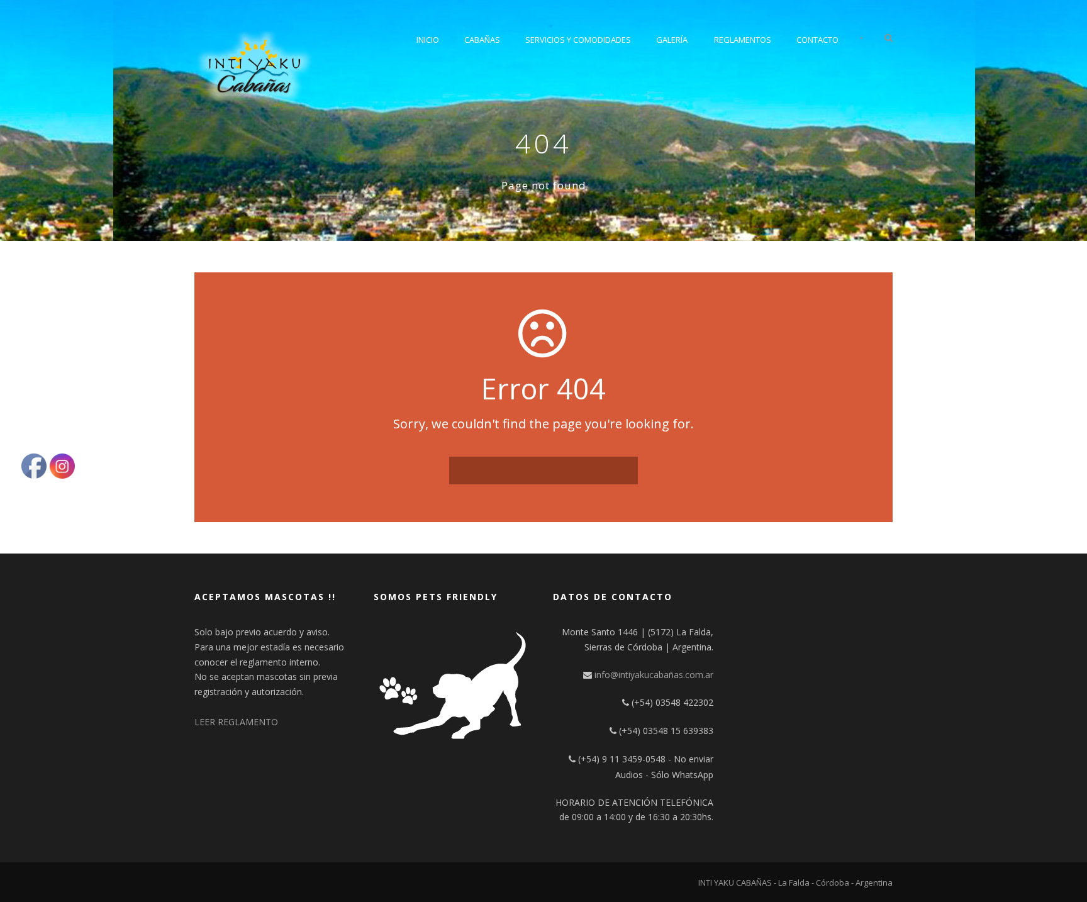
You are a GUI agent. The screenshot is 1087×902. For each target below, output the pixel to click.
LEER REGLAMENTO (236, 722)
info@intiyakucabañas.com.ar (653, 675)
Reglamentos (742, 39)
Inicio (427, 39)
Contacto (817, 39)
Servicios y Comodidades (578, 39)
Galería (672, 39)
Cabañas (482, 39)
